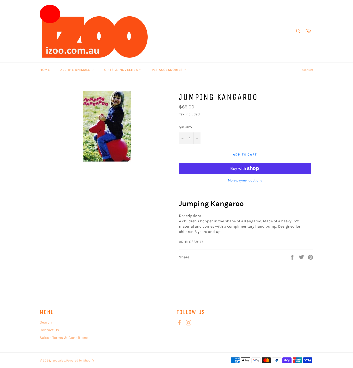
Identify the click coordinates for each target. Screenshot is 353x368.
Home (45, 70)
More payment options (245, 180)
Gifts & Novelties (121, 70)
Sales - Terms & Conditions (64, 337)
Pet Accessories (168, 70)
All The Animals (75, 70)
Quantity (185, 127)
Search (46, 322)
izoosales (58, 360)
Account (307, 70)
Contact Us (49, 330)
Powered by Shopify (80, 360)
